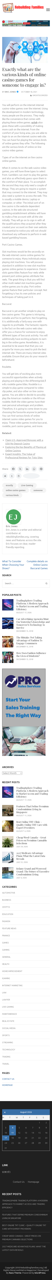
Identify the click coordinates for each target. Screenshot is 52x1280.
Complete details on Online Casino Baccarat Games (37, 565)
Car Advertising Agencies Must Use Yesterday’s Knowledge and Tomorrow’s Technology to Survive (33, 623)
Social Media (8, 1028)
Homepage (7, 1085)
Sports (6, 1035)
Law (4, 992)
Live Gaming (27, 485)
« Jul (4, 1112)
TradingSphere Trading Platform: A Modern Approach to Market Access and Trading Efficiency (32, 605)
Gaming (6, 950)
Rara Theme (15, 1273)
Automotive (8, 893)
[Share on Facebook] (13, 469)
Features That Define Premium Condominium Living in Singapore (32, 809)
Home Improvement (12, 971)
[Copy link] (31, 476)
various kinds (12, 495)
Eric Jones (10, 92)
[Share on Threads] (19, 476)
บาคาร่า (6, 1171)
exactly (9, 485)
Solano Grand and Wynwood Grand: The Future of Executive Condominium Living (32, 871)
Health (5, 964)
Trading (6, 1057)
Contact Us (8, 1079)
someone (38, 490)
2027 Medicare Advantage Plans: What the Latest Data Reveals (30, 855)
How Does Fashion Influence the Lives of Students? (31, 654)
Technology (8, 1049)
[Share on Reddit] (5, 476)
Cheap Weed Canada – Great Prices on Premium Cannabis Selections (31, 840)
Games (5, 943)
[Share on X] (20, 469)
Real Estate (8, 1021)
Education (7, 914)
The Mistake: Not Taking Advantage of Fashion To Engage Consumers (29, 640)
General (6, 957)
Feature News (9, 928)
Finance (6, 935)
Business (6, 900)
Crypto (6, 907)
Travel (5, 1064)
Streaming (7, 1042)
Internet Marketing (12, 985)
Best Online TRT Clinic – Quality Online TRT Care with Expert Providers (31, 824)
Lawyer (6, 1000)
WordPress (40, 1273)
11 (12, 1133)
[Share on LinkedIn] (27, 469)
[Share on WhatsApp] (34, 469)
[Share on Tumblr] (12, 476)
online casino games (15, 490)
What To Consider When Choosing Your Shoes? (13, 565)
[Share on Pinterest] (41, 469)
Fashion (6, 921)
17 (6, 1138)
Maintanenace (9, 1014)
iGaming (6, 978)
